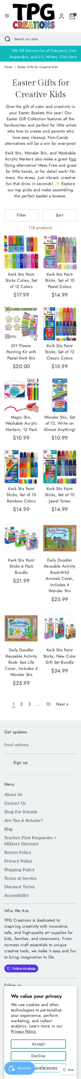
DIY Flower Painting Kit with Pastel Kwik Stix (21, 352)
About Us (13, 794)
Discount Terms (19, 886)
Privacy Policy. (24, 1031)
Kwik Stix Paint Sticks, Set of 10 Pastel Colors (60, 280)
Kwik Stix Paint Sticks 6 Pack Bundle (21, 566)
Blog (8, 829)
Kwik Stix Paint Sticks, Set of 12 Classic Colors (60, 352)
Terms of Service (20, 878)
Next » (62, 704)
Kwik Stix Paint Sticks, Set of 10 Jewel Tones (60, 495)
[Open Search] (7, 39)
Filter (21, 215)
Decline (38, 1056)
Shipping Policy (19, 869)
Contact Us (15, 803)
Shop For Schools (20, 812)
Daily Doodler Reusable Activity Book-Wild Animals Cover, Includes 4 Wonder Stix (59, 575)
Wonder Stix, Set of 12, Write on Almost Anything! (60, 423)
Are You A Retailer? (23, 820)
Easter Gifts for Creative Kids (38, 67)
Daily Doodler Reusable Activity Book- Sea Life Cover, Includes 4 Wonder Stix (21, 662)
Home (8, 67)
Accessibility (16, 895)
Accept (38, 1044)
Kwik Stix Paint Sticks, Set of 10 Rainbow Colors (21, 495)
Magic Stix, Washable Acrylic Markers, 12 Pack (21, 423)
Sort (59, 215)
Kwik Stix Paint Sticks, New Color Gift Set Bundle (59, 656)
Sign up (20, 762)
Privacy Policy (18, 861)
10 (48, 704)
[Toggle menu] (5, 16)
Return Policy (17, 852)
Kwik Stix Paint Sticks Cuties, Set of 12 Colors (21, 280)
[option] (40, 54)
